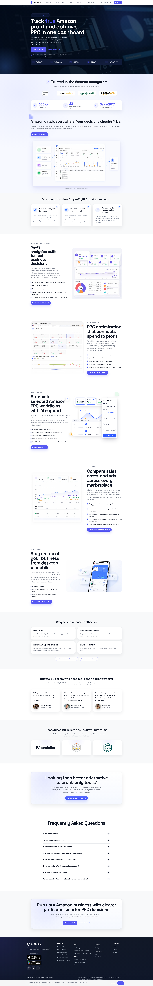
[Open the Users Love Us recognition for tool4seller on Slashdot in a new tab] (107, 747)
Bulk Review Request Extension (82, 953)
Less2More (91, 2)
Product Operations (62, 957)
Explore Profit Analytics (40, 303)
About (114, 946)
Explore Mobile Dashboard (41, 602)
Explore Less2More (39, 447)
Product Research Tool (63, 960)
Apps (70, 2)
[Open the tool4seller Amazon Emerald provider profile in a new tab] (87, 93)
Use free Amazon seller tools (66, 659)
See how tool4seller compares (76, 798)
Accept (121, 983)
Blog (96, 954)
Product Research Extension (81, 950)
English (104, 2)
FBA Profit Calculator (79, 962)
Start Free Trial (38, 49)
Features (48, 2)
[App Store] (34, 957)
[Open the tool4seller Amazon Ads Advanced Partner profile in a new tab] (45, 93)
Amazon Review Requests (64, 954)
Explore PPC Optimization (98, 372)
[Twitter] (29, 968)
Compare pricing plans (88, 659)
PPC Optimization (61, 949)
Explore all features (39, 134)
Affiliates (115, 952)
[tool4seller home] (36, 2)
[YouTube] (33, 968)
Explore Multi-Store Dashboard (99, 529)
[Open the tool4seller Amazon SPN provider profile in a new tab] (107, 93)
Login (111, 2)
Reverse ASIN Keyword (80, 959)
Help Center (98, 957)
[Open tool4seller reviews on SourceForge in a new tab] (76, 747)
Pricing (64, 2)
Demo (57, 2)
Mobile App (77, 948)
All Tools (76, 965)
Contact (115, 949)
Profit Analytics (61, 946)
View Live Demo (54, 49)
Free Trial (118, 2)
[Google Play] (34, 963)
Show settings (112, 983)
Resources (80, 2)
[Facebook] (38, 968)
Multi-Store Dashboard (63, 952)
